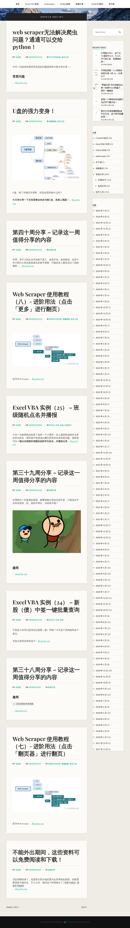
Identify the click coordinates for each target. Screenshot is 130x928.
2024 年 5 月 (101, 277)
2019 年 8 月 (101, 622)
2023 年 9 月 (101, 325)
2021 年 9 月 (101, 471)
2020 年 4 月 (101, 573)
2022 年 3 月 (101, 434)
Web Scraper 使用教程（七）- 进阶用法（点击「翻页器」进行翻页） (42, 746)
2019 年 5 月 (101, 640)
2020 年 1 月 (101, 592)
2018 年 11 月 (102, 676)
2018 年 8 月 (101, 694)
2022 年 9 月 (101, 398)
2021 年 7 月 (101, 483)
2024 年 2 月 (101, 295)
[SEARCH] (120, 32)
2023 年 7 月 (101, 337)
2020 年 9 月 (101, 543)
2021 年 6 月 (101, 489)
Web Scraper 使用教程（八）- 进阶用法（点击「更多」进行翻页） (42, 301)
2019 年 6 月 (101, 634)
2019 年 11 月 (102, 604)
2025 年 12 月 (102, 222)
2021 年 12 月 (102, 452)
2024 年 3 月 (101, 289)
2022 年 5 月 (101, 422)
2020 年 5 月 (101, 567)
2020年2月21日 (35, 319)
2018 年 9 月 (101, 688)
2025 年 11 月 (102, 228)
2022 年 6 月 (101, 416)
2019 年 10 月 (102, 610)
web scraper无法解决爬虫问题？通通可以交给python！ (45, 39)
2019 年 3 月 (101, 652)
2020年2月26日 (35, 121)
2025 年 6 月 (101, 241)
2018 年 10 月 (102, 682)
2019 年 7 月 (101, 628)
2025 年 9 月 (101, 235)
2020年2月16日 (35, 490)
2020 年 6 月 (101, 561)
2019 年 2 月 (101, 658)
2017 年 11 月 (102, 749)
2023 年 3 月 (101, 362)
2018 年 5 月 (101, 713)
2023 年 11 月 (102, 313)
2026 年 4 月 (101, 216)
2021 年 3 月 (101, 507)
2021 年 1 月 (101, 519)
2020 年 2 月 (101, 586)
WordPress (57, 922)
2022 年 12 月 (102, 380)
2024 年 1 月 (101, 301)
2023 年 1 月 (101, 374)
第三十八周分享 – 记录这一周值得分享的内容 (46, 673)
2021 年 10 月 (102, 464)
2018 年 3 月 (101, 725)
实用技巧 (68, 425)
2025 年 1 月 (101, 259)
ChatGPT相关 (97, 4)
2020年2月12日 (35, 620)
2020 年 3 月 (101, 580)
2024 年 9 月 (101, 271)
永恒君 (18, 57)
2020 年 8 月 (101, 549)
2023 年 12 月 (102, 307)
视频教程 (52, 121)
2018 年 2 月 (101, 731)
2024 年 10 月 (102, 265)
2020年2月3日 (35, 870)
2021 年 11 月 (102, 459)
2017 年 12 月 (102, 743)
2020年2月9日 (35, 687)
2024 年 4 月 (101, 283)
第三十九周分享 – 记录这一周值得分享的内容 (46, 476)
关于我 (111, 4)
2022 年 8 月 (101, 404)
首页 (18, 4)
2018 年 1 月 (101, 737)
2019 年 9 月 (101, 616)
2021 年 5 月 (101, 495)
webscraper (49, 4)
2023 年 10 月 (102, 319)
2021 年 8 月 (101, 477)
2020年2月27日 (35, 57)
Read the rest (21, 82)
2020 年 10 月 (102, 537)
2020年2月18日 (35, 425)
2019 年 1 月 (101, 664)
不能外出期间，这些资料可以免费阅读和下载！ (46, 855)
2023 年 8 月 (101, 331)
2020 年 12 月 (102, 525)
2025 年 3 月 (101, 247)
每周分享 (52, 250)
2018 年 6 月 (101, 707)
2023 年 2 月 (101, 368)
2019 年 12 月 (102, 598)
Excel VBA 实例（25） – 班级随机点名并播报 (46, 410)
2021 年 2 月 (101, 513)
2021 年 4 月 (101, 501)
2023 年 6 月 (101, 343)
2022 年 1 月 (101, 446)
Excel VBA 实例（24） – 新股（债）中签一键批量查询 (46, 605)
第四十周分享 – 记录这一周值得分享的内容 (46, 235)
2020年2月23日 (35, 250)
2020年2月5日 (35, 764)
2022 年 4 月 (101, 428)
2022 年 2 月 (101, 440)
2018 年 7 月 (101, 701)
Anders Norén (82, 922)
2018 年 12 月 (102, 670)
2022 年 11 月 (102, 386)
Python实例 (65, 4)
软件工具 (65, 57)
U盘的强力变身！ (34, 110)
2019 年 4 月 (101, 646)
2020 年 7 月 (101, 555)
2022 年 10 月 (102, 392)
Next (84, 907)
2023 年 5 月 (101, 350)
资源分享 (79, 4)
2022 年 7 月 (101, 410)
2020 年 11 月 (102, 531)
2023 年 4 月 (101, 356)
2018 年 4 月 (101, 719)
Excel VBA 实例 (31, 4)
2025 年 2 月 (101, 253)
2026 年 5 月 (101, 210)
